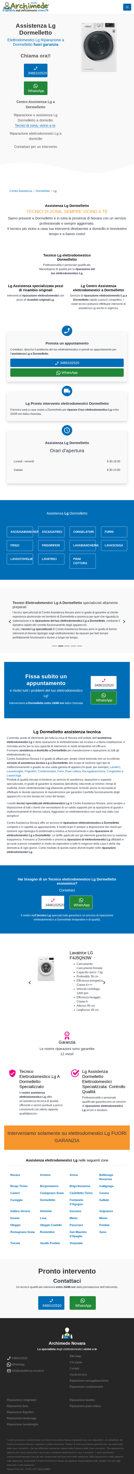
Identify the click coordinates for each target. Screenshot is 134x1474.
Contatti (74, 1368)
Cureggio (16, 1200)
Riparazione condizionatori (86, 1386)
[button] (10, 621)
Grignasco (106, 1211)
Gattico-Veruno (20, 1211)
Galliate (104, 1200)
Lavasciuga (14, 775)
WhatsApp (35, 91)
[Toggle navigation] (127, 7)
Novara (15, 1174)
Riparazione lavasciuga (21, 1418)
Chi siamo (76, 1362)
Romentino (47, 1232)
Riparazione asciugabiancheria (89, 1380)
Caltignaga (106, 1186)
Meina (73, 1218)
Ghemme (46, 1211)
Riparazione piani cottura (85, 1406)
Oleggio (15, 1225)
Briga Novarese (80, 1186)
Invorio (15, 1218)
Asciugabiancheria (93, 771)
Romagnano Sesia (22, 1232)
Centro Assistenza (21, 190)
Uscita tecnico (78, 1374)
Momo (103, 1218)
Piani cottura (73, 771)
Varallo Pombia (50, 1243)
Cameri (15, 1193)
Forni (60, 771)
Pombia (104, 1225)
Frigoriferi (30, 771)
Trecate (15, 1243)
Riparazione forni (17, 1406)
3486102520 (37, 73)
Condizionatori (47, 771)
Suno (102, 1232)
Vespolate (76, 1243)
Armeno (45, 1174)
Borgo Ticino (19, 1186)
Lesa (43, 1218)
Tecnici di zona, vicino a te (35, 125)
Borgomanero (49, 1186)
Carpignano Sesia (52, 1193)
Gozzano (75, 1211)
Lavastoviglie (15, 771)
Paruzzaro (76, 1225)
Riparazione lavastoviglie (22, 1424)
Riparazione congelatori (21, 1399)
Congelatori (114, 771)
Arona (74, 1174)
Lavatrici (115, 767)
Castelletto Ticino (81, 1193)
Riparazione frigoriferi (20, 1412)
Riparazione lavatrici (82, 1399)
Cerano (104, 1193)
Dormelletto (43, 190)
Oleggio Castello (51, 1225)
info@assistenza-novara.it (27, 1370)
